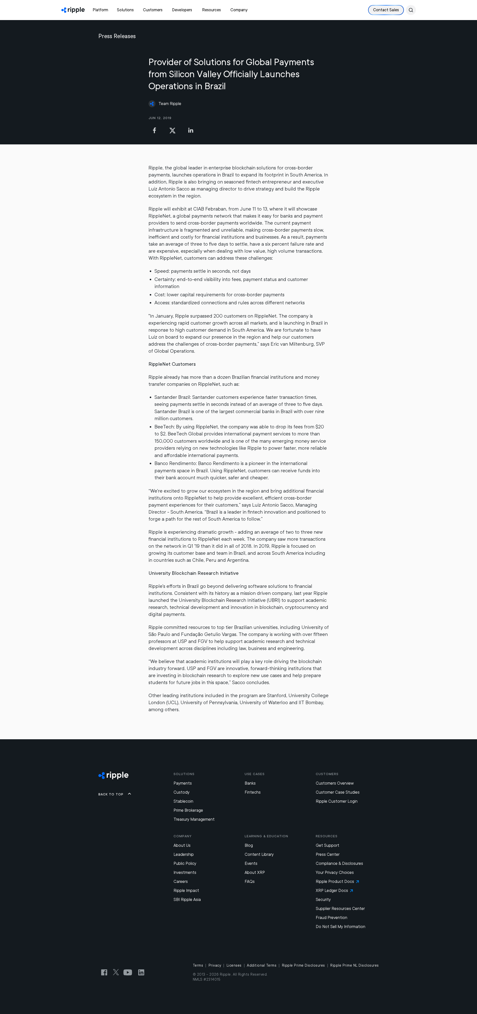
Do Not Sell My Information (340, 926)
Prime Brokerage (188, 810)
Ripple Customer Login (337, 801)
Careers (181, 881)
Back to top (110, 794)
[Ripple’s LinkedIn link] (141, 972)
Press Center (328, 854)
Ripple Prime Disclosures (303, 965)
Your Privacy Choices (335, 872)
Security (323, 899)
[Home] (73, 10)
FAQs (250, 881)
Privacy (215, 965)
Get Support (327, 845)
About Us (182, 845)
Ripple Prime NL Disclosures (354, 965)
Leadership (184, 854)
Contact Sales (386, 10)
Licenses (234, 965)
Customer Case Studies (338, 792)
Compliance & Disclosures (339, 863)
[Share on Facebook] (154, 130)
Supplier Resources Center (340, 908)
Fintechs (253, 792)
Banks (250, 783)
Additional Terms (261, 965)
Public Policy (185, 863)
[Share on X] (173, 130)
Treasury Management (194, 819)
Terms (198, 965)
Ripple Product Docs (335, 881)
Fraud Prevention (331, 917)
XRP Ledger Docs (332, 890)
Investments (185, 872)
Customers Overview (335, 783)
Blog (249, 845)
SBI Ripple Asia (187, 899)
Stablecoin (183, 801)
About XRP (255, 872)
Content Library (259, 854)
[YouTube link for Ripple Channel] (128, 972)
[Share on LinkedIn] (191, 130)
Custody (182, 792)
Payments (183, 783)
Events (251, 863)
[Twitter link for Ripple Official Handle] (117, 972)
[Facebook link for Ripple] (105, 972)
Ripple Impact (186, 890)
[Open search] (411, 10)
